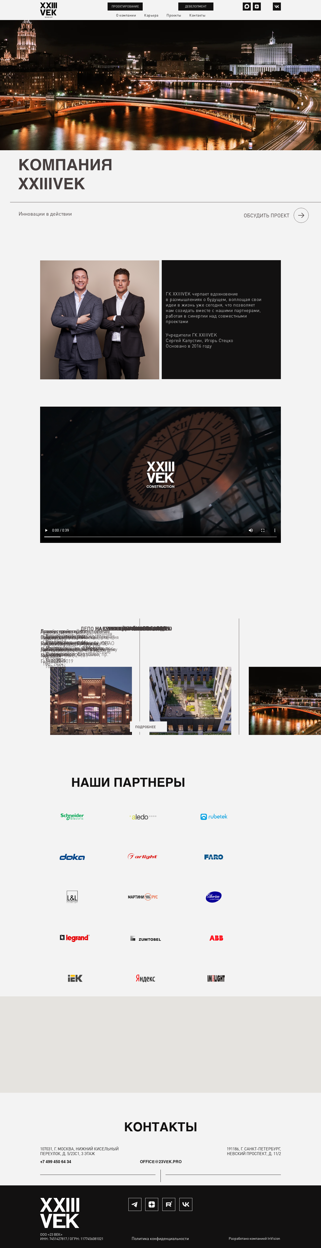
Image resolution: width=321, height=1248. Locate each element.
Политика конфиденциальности (160, 1238)
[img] (277, 7)
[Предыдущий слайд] (9, 75)
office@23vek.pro (161, 1162)
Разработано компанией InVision (254, 1238)
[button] (268, 215)
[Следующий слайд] (311, 75)
